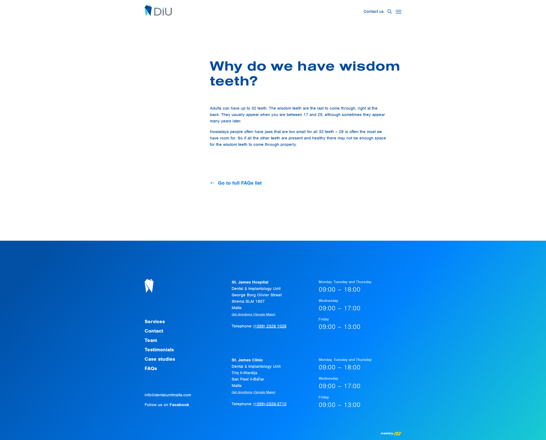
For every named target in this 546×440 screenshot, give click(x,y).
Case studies (160, 359)
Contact (154, 331)
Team (151, 340)
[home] (158, 11)
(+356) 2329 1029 (269, 326)
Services (155, 321)
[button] (398, 11)
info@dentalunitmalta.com (168, 395)
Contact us (374, 11)
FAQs (151, 368)
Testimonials (159, 349)
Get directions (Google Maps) (253, 314)
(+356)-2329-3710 (269, 404)
